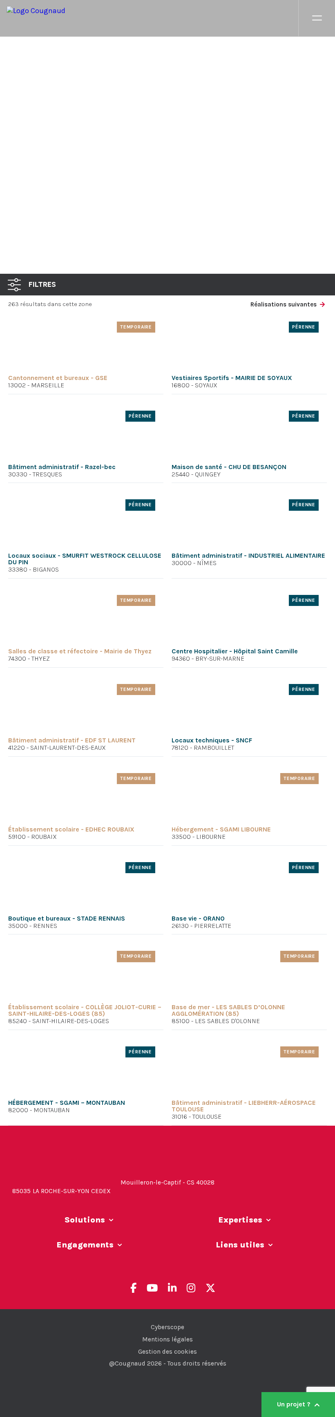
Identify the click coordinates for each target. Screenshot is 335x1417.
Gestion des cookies (167, 1351)
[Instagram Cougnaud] (191, 1288)
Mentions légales (167, 1339)
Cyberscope (167, 1327)
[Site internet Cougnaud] (152, 18)
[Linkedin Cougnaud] (172, 1288)
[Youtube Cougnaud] (152, 1288)
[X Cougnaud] (210, 1288)
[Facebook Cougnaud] (133, 1288)
